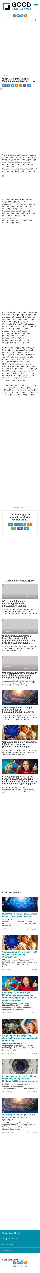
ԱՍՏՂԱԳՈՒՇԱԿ (8, 969)
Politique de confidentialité (11, 1233)
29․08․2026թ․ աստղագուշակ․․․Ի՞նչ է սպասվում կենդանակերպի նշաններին (18, 709)
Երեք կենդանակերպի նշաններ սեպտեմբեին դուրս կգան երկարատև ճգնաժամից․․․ (19, 675)
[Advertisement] (20, 48)
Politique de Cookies (9, 1239)
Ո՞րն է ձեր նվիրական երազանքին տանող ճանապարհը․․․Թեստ (14, 603)
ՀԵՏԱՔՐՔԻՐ (7, 929)
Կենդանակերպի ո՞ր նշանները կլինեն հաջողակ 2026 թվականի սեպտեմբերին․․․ (19, 744)
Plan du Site (6, 1250)
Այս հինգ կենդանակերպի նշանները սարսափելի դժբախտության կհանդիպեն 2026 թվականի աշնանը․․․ (18, 639)
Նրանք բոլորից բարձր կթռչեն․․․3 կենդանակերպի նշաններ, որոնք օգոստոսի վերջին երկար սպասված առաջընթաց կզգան (19, 780)
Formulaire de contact (10, 1245)
